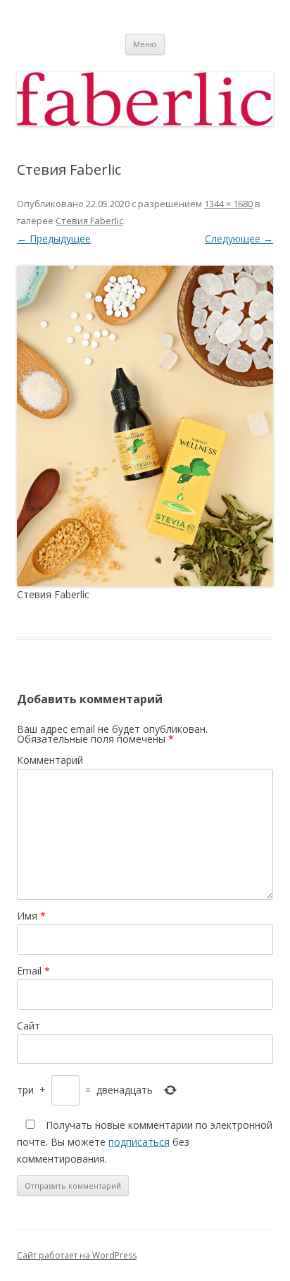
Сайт (28, 1025)
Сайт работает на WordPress (77, 1255)
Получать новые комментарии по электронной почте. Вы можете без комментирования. (144, 1141)
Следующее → (239, 238)
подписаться (139, 1142)
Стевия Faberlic (89, 220)
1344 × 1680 (228, 203)
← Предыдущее (54, 238)
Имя (31, 915)
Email (33, 970)
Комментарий (50, 760)
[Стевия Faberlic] (145, 426)
